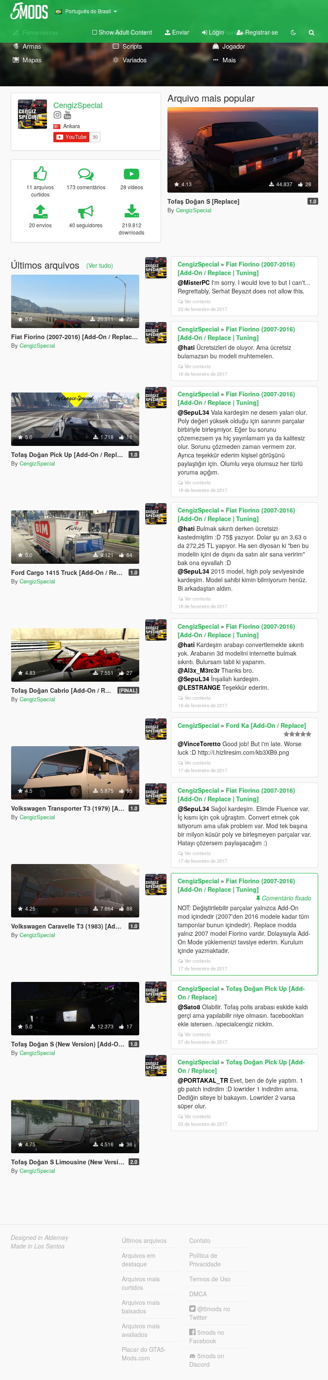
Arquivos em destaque (138, 1259)
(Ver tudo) (99, 265)
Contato (200, 1240)
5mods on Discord (206, 1359)
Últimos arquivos (144, 1240)
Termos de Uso (210, 1279)
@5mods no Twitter (209, 1312)
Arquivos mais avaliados (141, 1330)
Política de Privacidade (205, 1259)
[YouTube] (67, 114)
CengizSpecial (77, 104)
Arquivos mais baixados (141, 1306)
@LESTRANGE (199, 687)
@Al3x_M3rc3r (199, 670)
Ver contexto (197, 301)
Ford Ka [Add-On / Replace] (266, 725)
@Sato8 (189, 1006)
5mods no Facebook (206, 1336)
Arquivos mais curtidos (141, 1283)
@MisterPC (194, 282)
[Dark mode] (293, 32)
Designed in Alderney (39, 1237)
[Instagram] (57, 114)
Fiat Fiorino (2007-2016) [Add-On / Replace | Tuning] (236, 268)
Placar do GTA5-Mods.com (144, 1353)
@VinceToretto (199, 743)
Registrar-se (260, 32)
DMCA (198, 1293)
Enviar (179, 32)
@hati (186, 347)
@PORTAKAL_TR (203, 1080)
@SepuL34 (193, 412)
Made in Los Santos (37, 1246)
